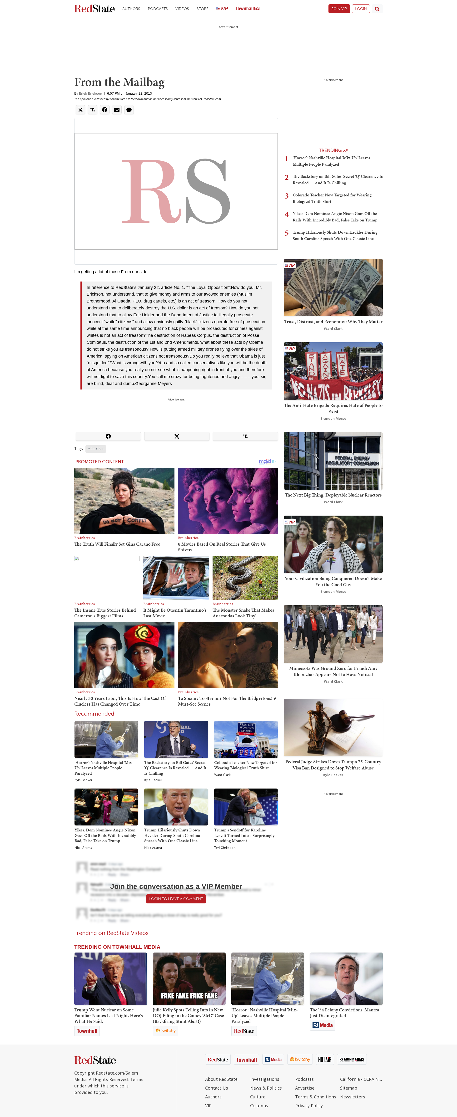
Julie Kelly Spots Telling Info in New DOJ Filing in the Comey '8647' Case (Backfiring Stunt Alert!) (188, 1015)
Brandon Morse (333, 418)
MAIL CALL (96, 449)
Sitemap (348, 1088)
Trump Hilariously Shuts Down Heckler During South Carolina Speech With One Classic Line (172, 835)
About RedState (221, 1079)
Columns (259, 1105)
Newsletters (352, 1097)
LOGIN (361, 8)
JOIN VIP (339, 8)
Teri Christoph (224, 848)
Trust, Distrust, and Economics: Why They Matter (333, 321)
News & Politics (266, 1088)
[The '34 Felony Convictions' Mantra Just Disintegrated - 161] (346, 979)
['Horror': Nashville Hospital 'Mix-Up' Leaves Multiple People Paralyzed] (106, 739)
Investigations (264, 1079)
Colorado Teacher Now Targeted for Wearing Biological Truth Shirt (245, 765)
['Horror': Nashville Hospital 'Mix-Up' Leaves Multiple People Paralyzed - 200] (267, 979)
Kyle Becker (83, 780)
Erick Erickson (90, 93)
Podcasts (158, 8)
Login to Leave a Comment (176, 899)
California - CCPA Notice (361, 1079)
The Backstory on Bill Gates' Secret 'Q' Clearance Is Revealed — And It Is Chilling (175, 767)
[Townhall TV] (247, 9)
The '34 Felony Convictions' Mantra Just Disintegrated (344, 1012)
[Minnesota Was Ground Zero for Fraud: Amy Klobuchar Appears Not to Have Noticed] (333, 633)
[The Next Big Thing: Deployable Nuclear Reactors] (333, 460)
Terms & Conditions (315, 1097)
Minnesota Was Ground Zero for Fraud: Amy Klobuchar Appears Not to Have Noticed (333, 671)
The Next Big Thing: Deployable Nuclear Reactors (333, 495)
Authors (131, 8)
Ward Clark (222, 775)
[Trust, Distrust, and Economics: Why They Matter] (333, 287)
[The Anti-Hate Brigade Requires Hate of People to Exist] (333, 371)
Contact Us (216, 1088)
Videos (182, 8)
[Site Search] (377, 8)
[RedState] (94, 9)
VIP (208, 1105)
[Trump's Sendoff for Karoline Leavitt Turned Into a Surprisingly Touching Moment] (246, 806)
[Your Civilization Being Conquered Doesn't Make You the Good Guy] (333, 544)
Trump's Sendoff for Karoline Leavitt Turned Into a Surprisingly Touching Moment (244, 835)
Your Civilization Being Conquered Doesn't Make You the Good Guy (333, 581)
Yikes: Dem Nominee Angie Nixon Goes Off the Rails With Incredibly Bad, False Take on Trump (105, 835)
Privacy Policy (309, 1105)
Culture (257, 1097)
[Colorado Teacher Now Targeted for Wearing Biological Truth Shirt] (246, 739)
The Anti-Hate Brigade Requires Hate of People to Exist (333, 408)
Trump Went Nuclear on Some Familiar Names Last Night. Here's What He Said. (108, 1015)
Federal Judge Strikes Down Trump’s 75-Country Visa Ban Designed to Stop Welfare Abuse (333, 764)
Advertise (304, 1088)
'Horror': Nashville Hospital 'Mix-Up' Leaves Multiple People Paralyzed (104, 767)
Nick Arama (83, 848)
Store (203, 8)
